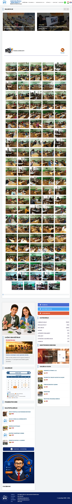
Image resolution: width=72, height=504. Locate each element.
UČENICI (48, 2)
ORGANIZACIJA (40, 2)
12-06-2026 (15, 24)
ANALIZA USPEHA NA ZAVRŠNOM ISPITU (18, 419)
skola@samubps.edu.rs (23, 498)
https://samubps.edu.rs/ (23, 499)
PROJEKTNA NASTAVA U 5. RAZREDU (17, 440)
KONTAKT (55, 2)
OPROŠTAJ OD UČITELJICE (14, 426)
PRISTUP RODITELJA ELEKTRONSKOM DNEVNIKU (20, 412)
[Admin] (18, 467)
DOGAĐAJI (31, 2)
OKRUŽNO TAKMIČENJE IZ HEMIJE (16, 433)
